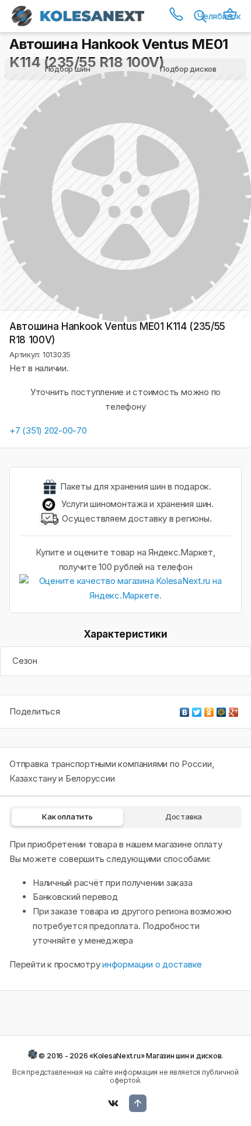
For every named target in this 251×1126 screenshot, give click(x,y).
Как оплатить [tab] (67, 816)
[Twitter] (197, 709)
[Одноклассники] (209, 709)
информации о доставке (152, 964)
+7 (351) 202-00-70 (48, 430)
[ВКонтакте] (185, 709)
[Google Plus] (234, 709)
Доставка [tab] (183, 816)
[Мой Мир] (221, 709)
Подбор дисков (188, 68)
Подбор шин (67, 68)
